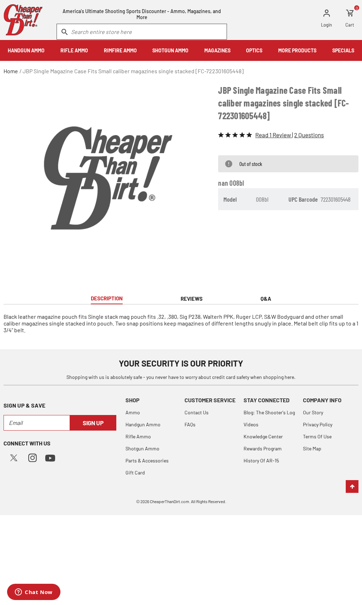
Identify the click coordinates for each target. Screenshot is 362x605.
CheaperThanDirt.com (169, 501)
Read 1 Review (273, 134)
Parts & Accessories (147, 460)
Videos (251, 424)
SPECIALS (343, 50)
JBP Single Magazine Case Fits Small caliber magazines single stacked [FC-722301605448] (133, 71)
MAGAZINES (217, 50)
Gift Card (135, 472)
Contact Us (197, 412)
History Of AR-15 (261, 460)
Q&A (266, 298)
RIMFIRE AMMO (120, 50)
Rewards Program (263, 448)
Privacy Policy (317, 424)
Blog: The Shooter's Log (269, 412)
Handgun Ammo (142, 424)
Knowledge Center (263, 436)
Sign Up (93, 422)
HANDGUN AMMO (26, 50)
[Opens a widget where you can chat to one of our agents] (33, 592)
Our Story (313, 412)
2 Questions (309, 134)
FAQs (190, 424)
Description (107, 298)
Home (11, 71)
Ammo (132, 412)
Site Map (312, 448)
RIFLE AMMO (74, 50)
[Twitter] (14, 457)
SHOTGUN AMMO (170, 50)
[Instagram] (32, 457)
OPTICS (254, 50)
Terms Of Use (317, 436)
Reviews (192, 298)
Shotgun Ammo (142, 448)
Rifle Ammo (138, 436)
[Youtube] (50, 457)
